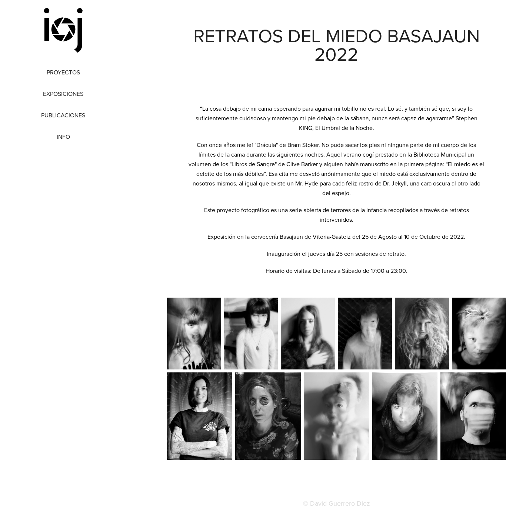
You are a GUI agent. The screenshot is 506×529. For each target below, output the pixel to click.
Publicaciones (63, 115)
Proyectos (63, 72)
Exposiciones (63, 94)
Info (63, 137)
